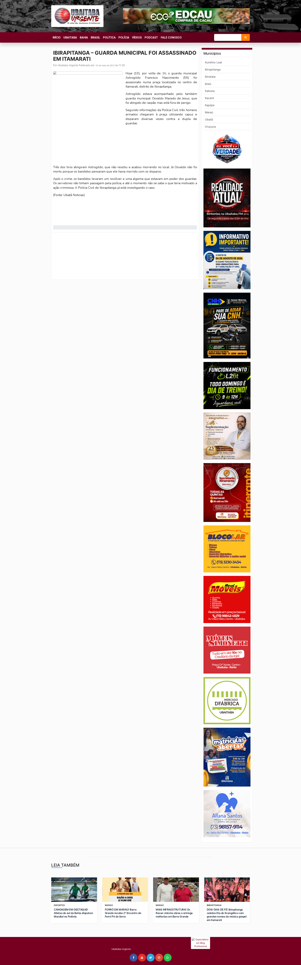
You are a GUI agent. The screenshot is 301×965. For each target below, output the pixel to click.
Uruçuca (210, 126)
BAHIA (84, 37)
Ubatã (209, 119)
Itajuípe (209, 105)
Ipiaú (208, 83)
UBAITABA (70, 37)
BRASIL (95, 37)
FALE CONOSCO (171, 37)
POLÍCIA (123, 37)
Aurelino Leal (213, 62)
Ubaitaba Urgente (67, 65)
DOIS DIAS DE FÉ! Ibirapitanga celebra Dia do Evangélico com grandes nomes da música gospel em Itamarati (227, 915)
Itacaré (209, 98)
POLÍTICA (109, 37)
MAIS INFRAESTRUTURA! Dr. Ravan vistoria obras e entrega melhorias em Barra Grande (174, 913)
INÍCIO (57, 37)
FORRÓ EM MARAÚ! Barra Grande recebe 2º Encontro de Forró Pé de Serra (123, 913)
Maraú (209, 112)
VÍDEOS (137, 37)
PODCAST (151, 37)
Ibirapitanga (213, 69)
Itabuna (210, 91)
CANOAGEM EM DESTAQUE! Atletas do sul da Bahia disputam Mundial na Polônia (73, 913)
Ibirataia (210, 76)
